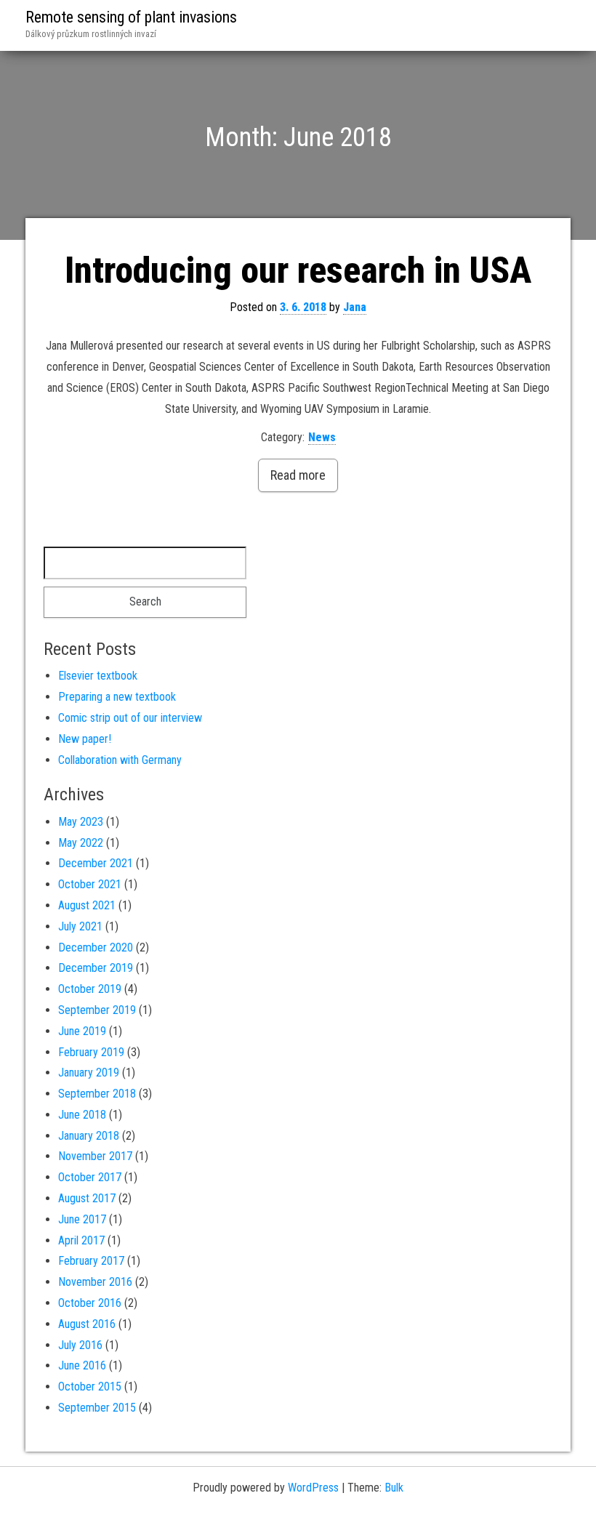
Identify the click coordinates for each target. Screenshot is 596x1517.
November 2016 (95, 1282)
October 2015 (89, 1386)
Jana (354, 307)
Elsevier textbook (97, 676)
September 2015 (97, 1408)
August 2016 (87, 1324)
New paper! (84, 739)
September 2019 (97, 1010)
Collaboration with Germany (120, 760)
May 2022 (80, 843)
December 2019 (95, 968)
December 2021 (95, 863)
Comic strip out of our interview (130, 718)
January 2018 (88, 1136)
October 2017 (89, 1177)
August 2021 (87, 905)
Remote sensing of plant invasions (131, 17)
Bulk (393, 1487)
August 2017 (87, 1198)
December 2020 (95, 947)
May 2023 (80, 822)
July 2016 (80, 1345)
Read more (298, 475)
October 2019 (89, 989)
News (322, 437)
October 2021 (89, 884)
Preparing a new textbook (117, 697)
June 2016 (82, 1365)
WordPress (313, 1487)
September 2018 (97, 1093)
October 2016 (89, 1303)
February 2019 (91, 1052)
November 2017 (95, 1156)
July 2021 (80, 926)
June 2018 (82, 1115)
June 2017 (82, 1219)
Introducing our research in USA (298, 270)
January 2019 (88, 1072)
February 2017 (91, 1261)
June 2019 (82, 1031)
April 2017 (81, 1240)
